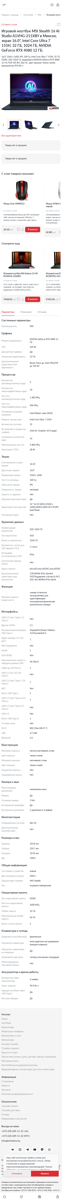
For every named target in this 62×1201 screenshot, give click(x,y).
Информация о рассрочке (14, 1119)
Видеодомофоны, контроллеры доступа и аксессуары (28, 1069)
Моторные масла (10, 1061)
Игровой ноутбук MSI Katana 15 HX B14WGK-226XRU (20, 275)
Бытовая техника (10, 1044)
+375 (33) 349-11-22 (13, 1136)
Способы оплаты (10, 1106)
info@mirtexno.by (11, 1141)
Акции (5, 1019)
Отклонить (17, 1173)
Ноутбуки (6, 1023)
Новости (6, 1086)
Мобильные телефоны (12, 1032)
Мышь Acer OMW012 (14, 204)
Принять (45, 1173)
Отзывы (5, 1115)
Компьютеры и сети (11, 1036)
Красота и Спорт (10, 1053)
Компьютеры (8, 1027)
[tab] (11, 312)
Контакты (6, 1090)
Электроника (8, 1040)
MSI (39, 15)
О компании (7, 1082)
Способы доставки (11, 1110)
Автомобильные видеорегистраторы (19, 1065)
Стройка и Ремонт (10, 1048)
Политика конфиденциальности (17, 1094)
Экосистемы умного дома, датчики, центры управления (29, 1057)
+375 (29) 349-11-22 (13, 1131)
